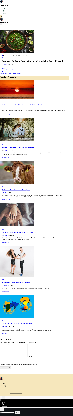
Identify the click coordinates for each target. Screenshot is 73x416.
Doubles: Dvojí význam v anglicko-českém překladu (18, 147)
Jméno (22, 359)
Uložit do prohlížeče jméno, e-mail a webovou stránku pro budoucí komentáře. (19, 364)
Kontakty (5, 13)
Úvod (4, 8)
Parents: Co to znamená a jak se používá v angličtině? (19, 232)
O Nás (4, 11)
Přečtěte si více (6, 115)
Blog (4, 10)
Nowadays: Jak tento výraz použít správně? (16, 282)
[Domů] (2, 55)
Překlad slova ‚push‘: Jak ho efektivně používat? (17, 323)
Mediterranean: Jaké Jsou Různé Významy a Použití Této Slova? (22, 105)
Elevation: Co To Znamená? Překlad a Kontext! (10, 72)
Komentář (30, 356)
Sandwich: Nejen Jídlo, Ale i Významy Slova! (10, 69)
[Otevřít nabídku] (1, 24)
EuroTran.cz (6, 64)
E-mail (22, 361)
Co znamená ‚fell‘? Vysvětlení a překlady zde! (16, 190)
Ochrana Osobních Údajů (16, 393)
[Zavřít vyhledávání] (2, 409)
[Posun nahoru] (1, 397)
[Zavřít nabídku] (0, 400)
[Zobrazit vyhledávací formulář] (1, 16)
